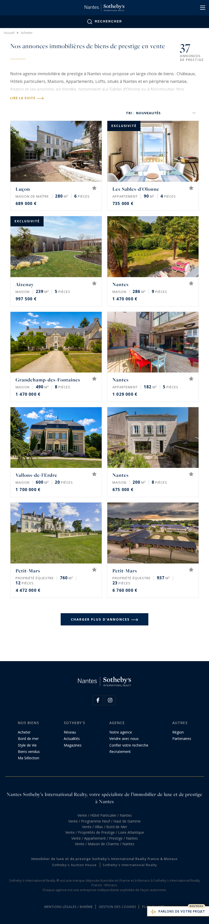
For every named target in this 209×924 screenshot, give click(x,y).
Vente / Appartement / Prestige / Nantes (104, 838)
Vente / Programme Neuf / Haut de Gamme (104, 821)
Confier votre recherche (128, 745)
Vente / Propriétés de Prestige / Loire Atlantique (104, 832)
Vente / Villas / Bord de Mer (104, 826)
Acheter (24, 732)
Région (178, 732)
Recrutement (120, 751)
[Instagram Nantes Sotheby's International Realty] (110, 700)
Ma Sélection (28, 757)
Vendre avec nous (124, 738)
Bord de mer (28, 738)
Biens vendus (29, 751)
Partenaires (181, 738)
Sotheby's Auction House (74, 865)
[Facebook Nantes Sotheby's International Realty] (98, 700)
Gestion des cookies (117, 907)
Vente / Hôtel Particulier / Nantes (104, 815)
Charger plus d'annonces (100, 619)
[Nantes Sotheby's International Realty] (104, 7)
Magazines (73, 745)
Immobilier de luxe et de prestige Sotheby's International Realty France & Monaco (104, 858)
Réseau (70, 732)
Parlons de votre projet (182, 911)
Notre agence (120, 732)
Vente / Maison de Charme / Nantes (104, 843)
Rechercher (108, 21)
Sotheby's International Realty (130, 865)
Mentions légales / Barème (68, 907)
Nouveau (196, 906)
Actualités (72, 738)
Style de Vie (27, 745)
